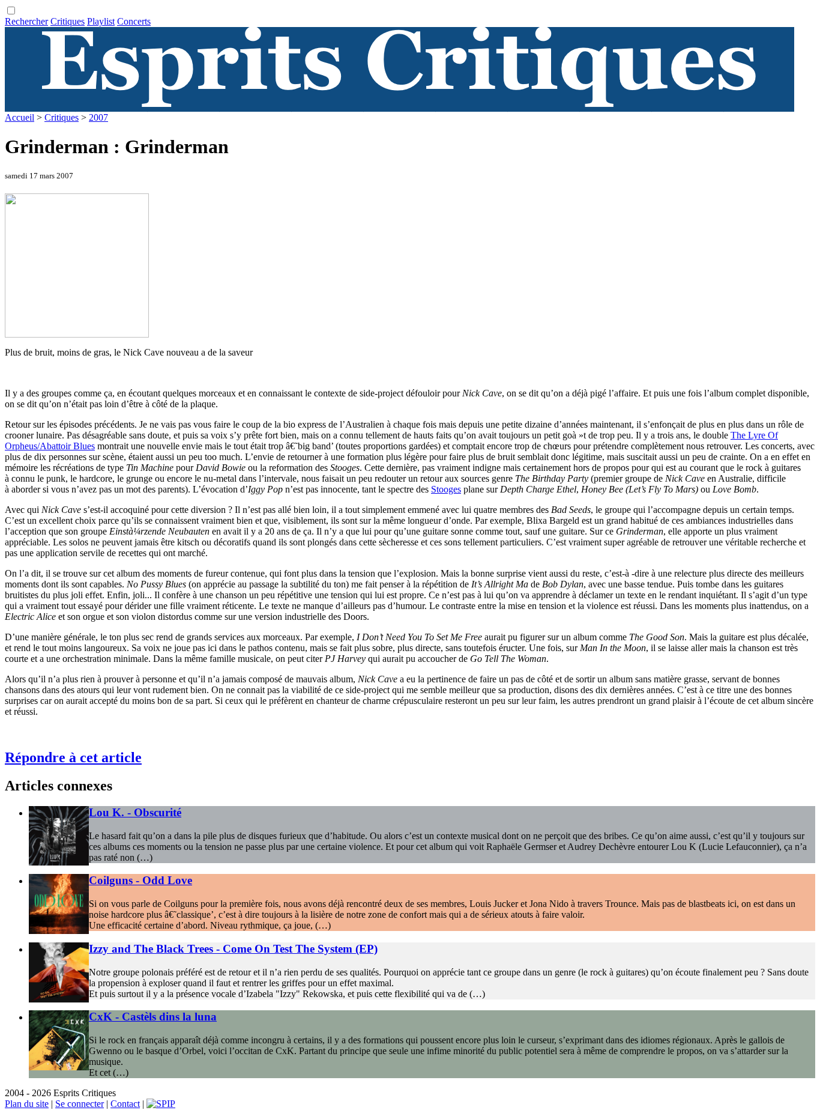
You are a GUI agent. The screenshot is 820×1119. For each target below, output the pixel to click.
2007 (98, 117)
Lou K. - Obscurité (135, 812)
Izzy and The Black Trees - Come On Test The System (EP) (233, 948)
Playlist (101, 21)
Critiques (67, 21)
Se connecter (79, 1104)
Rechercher (26, 21)
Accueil (19, 117)
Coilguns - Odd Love (140, 880)
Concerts (134, 21)
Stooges (446, 489)
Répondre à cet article (73, 757)
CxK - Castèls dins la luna (153, 1016)
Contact (125, 1104)
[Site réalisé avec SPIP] (160, 1104)
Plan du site (27, 1104)
